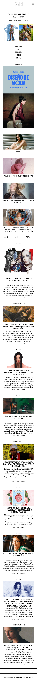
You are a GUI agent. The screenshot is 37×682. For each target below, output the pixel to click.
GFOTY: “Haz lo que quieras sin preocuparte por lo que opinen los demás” (18, 326)
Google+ (3, 681)
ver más (23, 298)
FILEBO (18, 151)
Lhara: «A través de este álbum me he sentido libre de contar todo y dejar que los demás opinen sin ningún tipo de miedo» (18, 604)
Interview (16, 304)
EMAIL (18, 58)
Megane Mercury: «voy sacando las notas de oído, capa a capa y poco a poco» (18, 464)
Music (18, 243)
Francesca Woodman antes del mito (18, 176)
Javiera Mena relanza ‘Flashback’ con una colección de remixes (18, 372)
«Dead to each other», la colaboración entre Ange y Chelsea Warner (18, 510)
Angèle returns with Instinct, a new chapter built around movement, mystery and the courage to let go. (18, 230)
